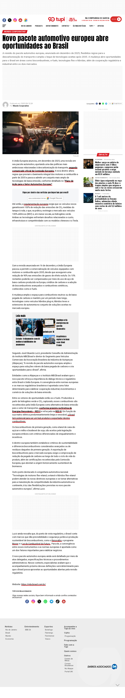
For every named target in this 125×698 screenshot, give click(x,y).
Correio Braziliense (69, 665)
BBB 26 (28, 630)
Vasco (47, 639)
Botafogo (49, 630)
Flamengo (49, 633)
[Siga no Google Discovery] (115, 105)
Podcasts (38, 25)
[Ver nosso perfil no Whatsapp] (45, 602)
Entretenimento (52, 25)
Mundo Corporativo (21, 106)
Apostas (101, 25)
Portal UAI (69, 671)
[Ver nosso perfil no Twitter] (39, 602)
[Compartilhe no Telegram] (106, 104)
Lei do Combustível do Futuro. (36, 544)
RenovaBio (57, 540)
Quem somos (70, 651)
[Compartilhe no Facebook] (97, 104)
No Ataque (69, 668)
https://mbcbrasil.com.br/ (33, 584)
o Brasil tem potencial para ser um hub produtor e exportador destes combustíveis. (43, 418)
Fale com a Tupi (69, 646)
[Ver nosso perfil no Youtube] (64, 602)
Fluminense (49, 636)
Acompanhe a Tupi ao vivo (70, 627)
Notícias (8, 626)
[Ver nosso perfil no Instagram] (33, 602)
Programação (70, 636)
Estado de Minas (69, 660)
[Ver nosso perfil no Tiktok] (57, 602)
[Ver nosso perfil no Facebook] (27, 602)
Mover (15, 544)
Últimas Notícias (79, 25)
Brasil (7, 633)
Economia (9, 639)
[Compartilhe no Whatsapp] (103, 104)
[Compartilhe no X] (100, 104)
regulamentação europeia (36, 204)
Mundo (8, 636)
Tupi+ (91, 25)
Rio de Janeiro (26, 25)
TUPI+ (67, 633)
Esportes (65, 25)
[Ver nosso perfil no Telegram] (51, 602)
